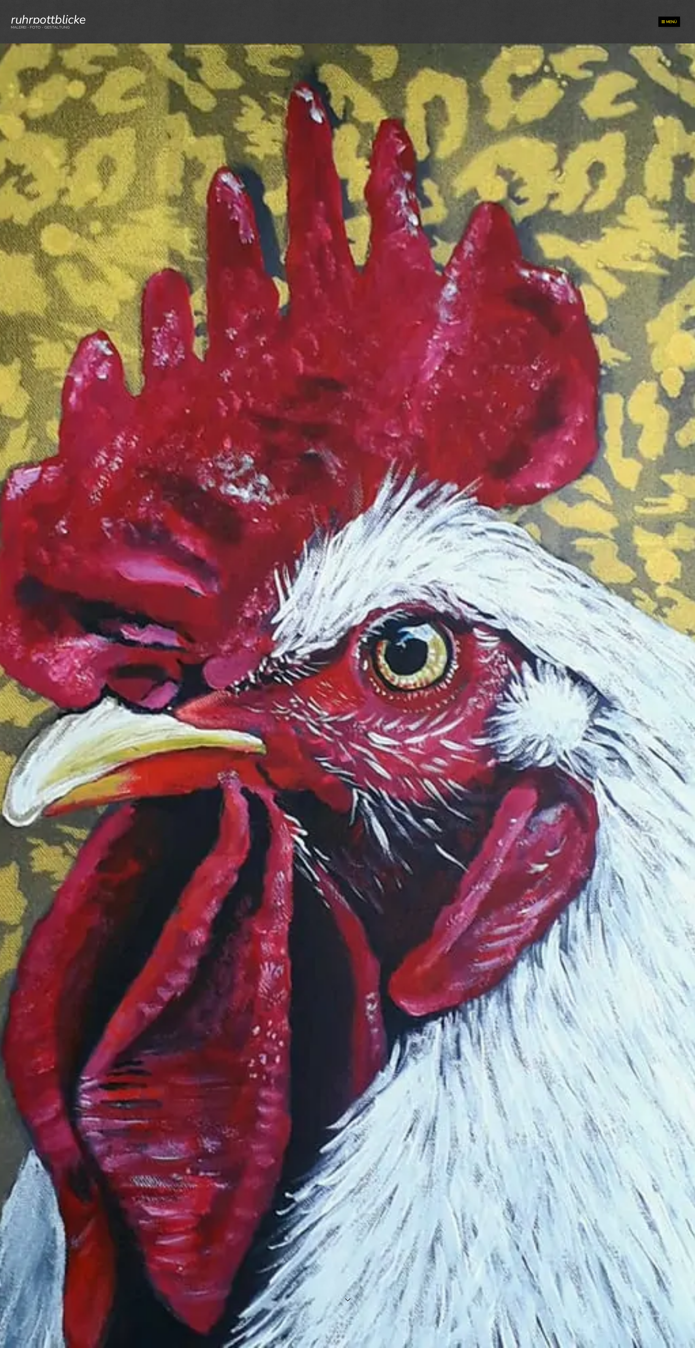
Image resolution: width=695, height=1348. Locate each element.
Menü (671, 21)
